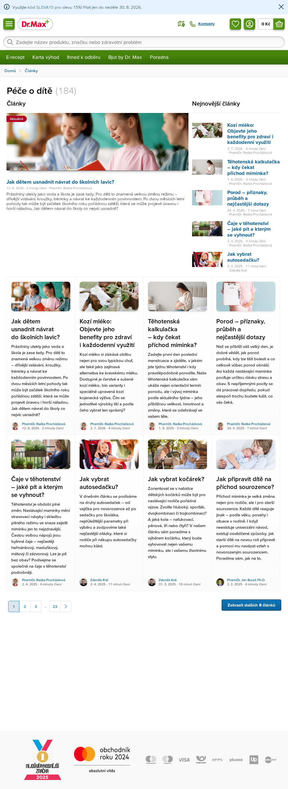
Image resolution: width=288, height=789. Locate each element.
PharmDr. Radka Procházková (43, 424)
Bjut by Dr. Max (125, 57)
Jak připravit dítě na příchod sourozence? (245, 483)
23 (55, 606)
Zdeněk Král (99, 580)
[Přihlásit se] (249, 24)
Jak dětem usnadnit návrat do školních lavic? (60, 182)
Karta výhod (45, 57)
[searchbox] (144, 42)
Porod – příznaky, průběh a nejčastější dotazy (248, 198)
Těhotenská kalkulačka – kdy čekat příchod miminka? (253, 167)
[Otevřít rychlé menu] (9, 24)
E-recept (15, 57)
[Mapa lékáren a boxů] (181, 24)
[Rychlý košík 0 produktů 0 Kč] (279, 24)
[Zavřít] (281, 7)
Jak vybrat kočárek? (176, 479)
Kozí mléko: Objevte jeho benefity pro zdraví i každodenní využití (250, 133)
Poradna (159, 57)
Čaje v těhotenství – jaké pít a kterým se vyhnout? (249, 229)
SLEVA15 (45, 7)
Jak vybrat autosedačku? (243, 257)
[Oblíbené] (235, 24)
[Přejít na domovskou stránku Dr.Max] (35, 24)
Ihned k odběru (83, 57)
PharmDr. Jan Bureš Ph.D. (246, 580)
